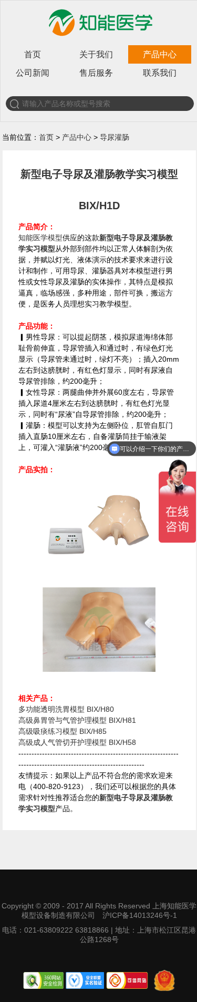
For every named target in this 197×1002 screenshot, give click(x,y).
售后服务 (96, 72)
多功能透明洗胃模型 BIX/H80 (66, 709)
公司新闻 (32, 72)
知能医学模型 (40, 237)
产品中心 (160, 54)
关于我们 (96, 54)
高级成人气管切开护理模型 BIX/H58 (77, 742)
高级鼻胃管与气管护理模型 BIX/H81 (77, 720)
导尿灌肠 (114, 137)
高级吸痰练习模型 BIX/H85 (62, 731)
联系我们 (160, 72)
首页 (32, 54)
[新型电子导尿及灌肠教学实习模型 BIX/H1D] (99, 579)
